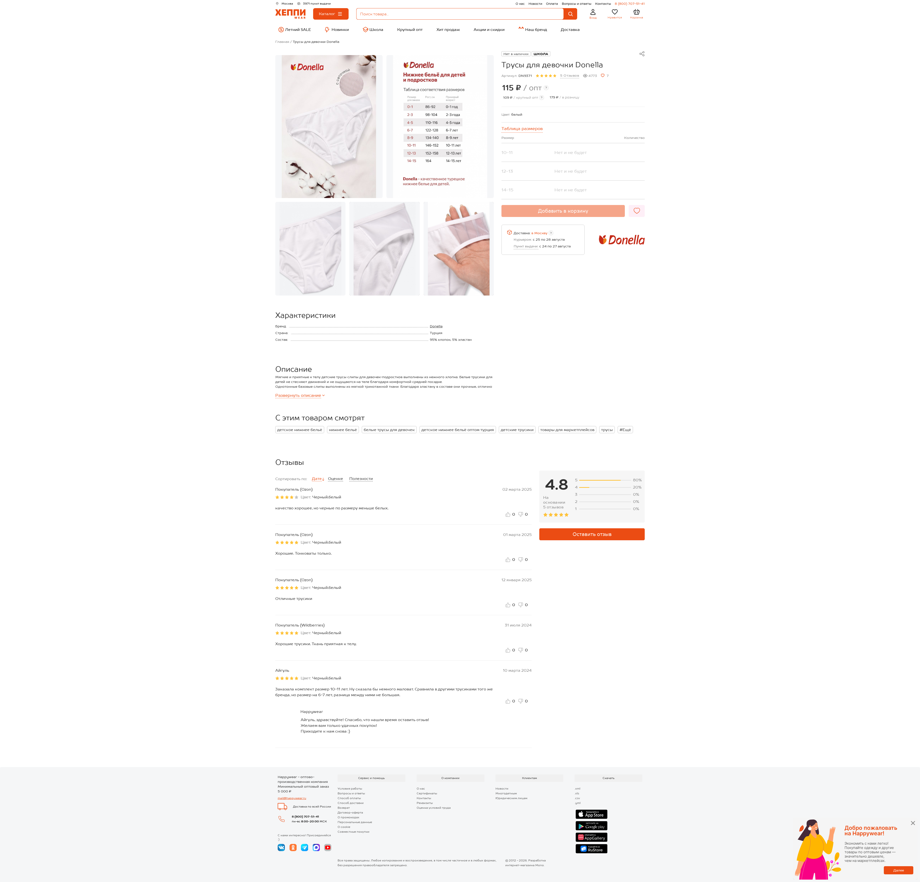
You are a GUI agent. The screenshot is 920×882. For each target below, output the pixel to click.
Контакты (603, 4)
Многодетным (506, 793)
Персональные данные (355, 822)
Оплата (552, 4)
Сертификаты (427, 793)
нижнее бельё (343, 429)
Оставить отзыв (592, 534)
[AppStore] (591, 814)
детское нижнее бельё (299, 429)
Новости (535, 4)
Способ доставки (351, 803)
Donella (436, 326)
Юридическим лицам (511, 798)
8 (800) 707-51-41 (630, 4)
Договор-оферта (350, 812)
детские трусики (517, 429)
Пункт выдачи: (526, 246)
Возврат (344, 807)
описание (298, 395)
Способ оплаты (349, 798)
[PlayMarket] (591, 825)
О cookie (344, 827)
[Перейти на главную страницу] (290, 14)
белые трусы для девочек (389, 429)
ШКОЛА (541, 54)
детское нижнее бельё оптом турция (457, 429)
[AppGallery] (591, 837)
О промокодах (348, 817)
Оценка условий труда (434, 807)
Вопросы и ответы (576, 4)
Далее (898, 870)
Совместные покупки (353, 831)
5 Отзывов (569, 75)
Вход (593, 17)
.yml (578, 803)
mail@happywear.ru (292, 798)
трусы (607, 429)
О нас (520, 4)
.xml (577, 788)
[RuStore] (591, 848)
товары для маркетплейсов (567, 429)
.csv (577, 798)
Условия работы (350, 788)
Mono (539, 865)
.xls (577, 793)
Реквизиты (425, 803)
